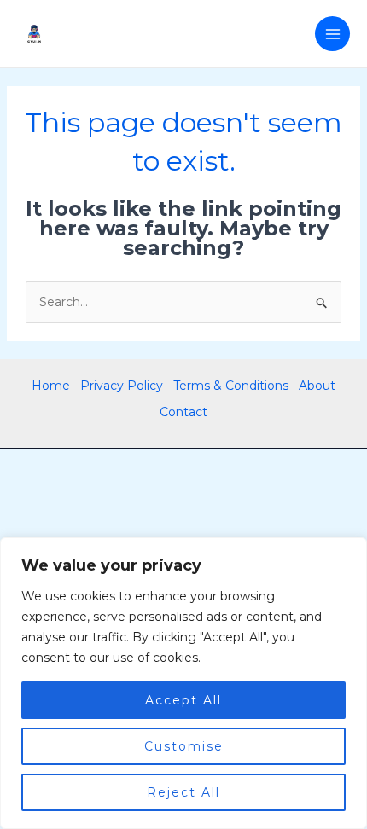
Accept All (183, 700)
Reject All (183, 792)
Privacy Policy (121, 385)
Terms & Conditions (230, 385)
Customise (184, 746)
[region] (183, 683)
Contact (183, 412)
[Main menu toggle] (332, 33)
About (317, 385)
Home (51, 385)
